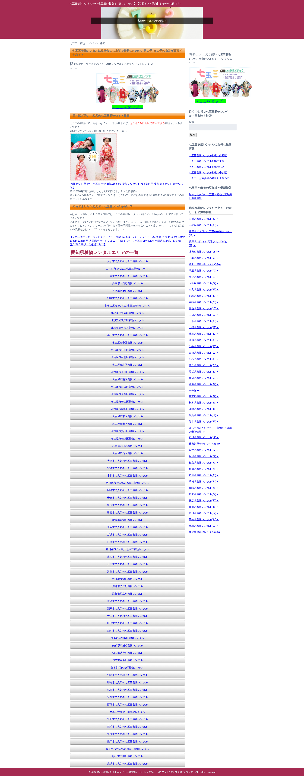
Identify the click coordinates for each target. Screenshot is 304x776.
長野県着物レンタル (202, 494)
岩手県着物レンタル (202, 346)
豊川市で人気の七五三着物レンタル (127, 719)
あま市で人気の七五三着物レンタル (127, 261)
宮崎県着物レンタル (202, 302)
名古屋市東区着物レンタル (127, 416)
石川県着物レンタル (202, 437)
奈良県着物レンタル (202, 289)
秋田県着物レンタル (202, 469)
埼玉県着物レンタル (202, 270)
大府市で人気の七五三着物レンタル (127, 460)
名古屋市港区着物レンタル (127, 423)
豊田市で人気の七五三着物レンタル (127, 741)
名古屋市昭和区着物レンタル (127, 409)
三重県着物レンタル (202, 218)
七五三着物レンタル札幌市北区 (206, 166)
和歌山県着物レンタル (204, 264)
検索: (192, 122)
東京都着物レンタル (202, 396)
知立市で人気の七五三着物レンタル (127, 675)
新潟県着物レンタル (202, 384)
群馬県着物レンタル (202, 475)
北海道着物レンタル (203, 251)
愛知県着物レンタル (202, 378)
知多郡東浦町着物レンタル (127, 645)
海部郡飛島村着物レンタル (127, 593)
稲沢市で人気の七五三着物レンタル (127, 689)
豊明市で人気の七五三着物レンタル (127, 726)
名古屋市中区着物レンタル (127, 342)
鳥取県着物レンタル (202, 525)
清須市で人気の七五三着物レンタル (127, 601)
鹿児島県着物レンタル (204, 532)
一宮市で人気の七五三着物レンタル (127, 276)
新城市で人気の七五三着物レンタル (127, 534)
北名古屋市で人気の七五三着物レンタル (127, 305)
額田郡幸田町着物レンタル (127, 756)
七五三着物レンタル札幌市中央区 (208, 172)
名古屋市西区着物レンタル (127, 453)
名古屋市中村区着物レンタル (127, 357)
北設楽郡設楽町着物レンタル (127, 320)
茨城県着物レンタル (202, 481)
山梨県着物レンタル (202, 327)
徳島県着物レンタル (202, 365)
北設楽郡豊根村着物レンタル (127, 327)
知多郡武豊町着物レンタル (127, 652)
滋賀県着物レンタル (202, 415)
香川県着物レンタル (202, 513)
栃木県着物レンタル (202, 402)
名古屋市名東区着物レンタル (127, 386)
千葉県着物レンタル (202, 258)
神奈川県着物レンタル (204, 443)
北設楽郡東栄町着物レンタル (127, 313)
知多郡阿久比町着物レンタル (127, 667)
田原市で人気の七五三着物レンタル (127, 623)
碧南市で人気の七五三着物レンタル (127, 682)
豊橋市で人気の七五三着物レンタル (127, 734)
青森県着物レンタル (202, 500)
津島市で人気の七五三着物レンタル (127, 571)
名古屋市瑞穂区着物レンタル (127, 438)
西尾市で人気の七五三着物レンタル (127, 704)
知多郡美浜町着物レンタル (127, 660)
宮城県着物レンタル (202, 296)
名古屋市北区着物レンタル (127, 364)
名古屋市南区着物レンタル (127, 379)
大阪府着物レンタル (202, 283)
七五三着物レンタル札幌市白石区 (208, 155)
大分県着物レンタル (202, 277)
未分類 (194, 390)
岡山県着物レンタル (202, 340)
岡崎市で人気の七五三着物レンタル (127, 490)
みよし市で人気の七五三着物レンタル (127, 268)
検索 (192, 134)
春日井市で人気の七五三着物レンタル (127, 549)
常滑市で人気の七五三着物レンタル (127, 505)
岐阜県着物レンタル (202, 333)
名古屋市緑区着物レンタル (127, 446)
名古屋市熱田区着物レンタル (127, 431)
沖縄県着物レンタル (202, 409)
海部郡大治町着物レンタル (127, 579)
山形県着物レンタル (202, 321)
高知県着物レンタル (202, 519)
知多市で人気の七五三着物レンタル (127, 630)
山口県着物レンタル (202, 314)
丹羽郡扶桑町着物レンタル (127, 290)
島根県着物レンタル (202, 352)
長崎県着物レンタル (202, 488)
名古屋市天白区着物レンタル (127, 394)
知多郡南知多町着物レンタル (127, 638)
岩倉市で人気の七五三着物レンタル (127, 497)
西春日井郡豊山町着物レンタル (127, 712)
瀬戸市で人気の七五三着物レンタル (127, 608)
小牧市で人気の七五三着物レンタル (127, 475)
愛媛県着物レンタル (202, 371)
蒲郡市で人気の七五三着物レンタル (127, 697)
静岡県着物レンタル (202, 506)
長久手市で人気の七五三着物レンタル (127, 749)
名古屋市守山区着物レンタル (127, 401)
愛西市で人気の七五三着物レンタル (127, 527)
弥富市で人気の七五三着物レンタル (127, 512)
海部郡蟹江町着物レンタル (127, 586)
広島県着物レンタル (202, 359)
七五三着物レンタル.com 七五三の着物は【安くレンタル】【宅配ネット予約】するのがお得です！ (126, 3)
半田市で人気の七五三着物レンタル (127, 335)
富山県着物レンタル (202, 308)
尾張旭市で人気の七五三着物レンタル (127, 482)
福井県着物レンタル (202, 450)
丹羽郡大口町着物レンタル (127, 283)
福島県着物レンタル (202, 462)
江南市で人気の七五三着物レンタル (127, 564)
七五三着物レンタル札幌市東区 (206, 161)
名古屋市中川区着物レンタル (127, 350)
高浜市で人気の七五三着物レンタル (127, 763)
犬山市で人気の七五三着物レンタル (127, 615)
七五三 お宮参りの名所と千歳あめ (209, 178)
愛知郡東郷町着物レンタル (127, 519)
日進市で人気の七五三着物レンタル (127, 542)
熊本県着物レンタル (202, 421)
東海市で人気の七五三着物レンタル (127, 556)
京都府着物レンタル (202, 225)
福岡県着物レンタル (202, 456)
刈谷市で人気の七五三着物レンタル (127, 298)
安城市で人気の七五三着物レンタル (127, 468)
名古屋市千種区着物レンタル (127, 372)
